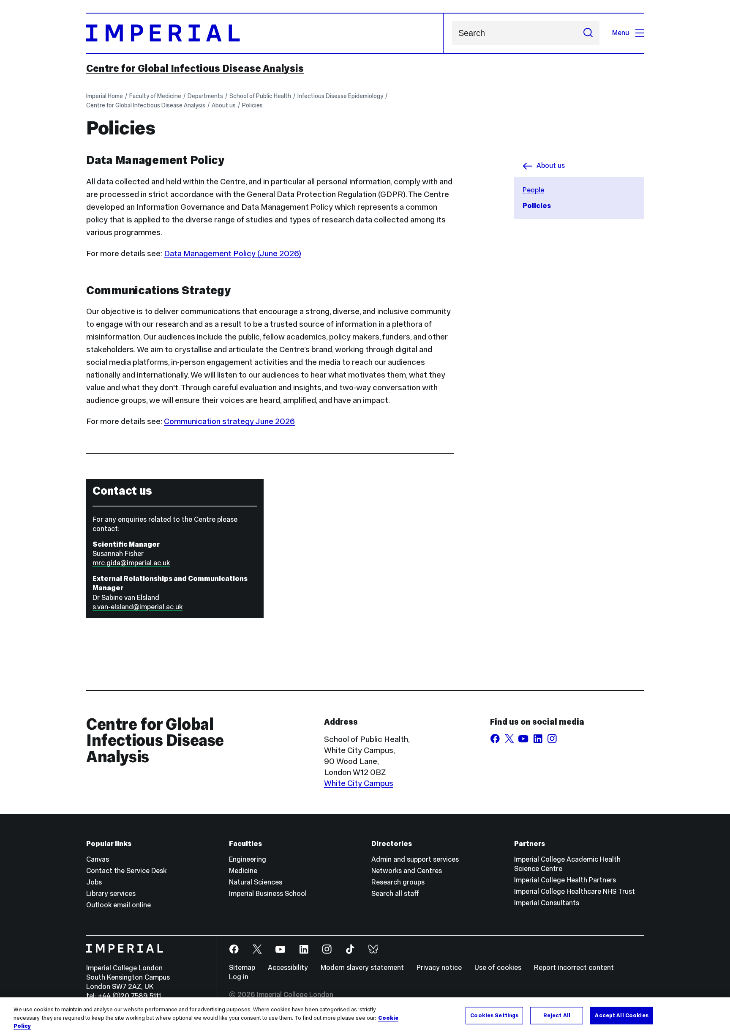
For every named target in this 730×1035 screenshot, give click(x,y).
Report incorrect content (574, 967)
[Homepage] (265, 33)
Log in (238, 976)
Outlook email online (118, 905)
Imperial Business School (268, 893)
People (533, 190)
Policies (252, 105)
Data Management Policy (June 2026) (232, 253)
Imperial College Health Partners (565, 880)
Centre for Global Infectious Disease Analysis (195, 68)
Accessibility (288, 967)
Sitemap (242, 967)
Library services (111, 893)
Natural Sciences (255, 882)
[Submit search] (588, 33)
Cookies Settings (494, 1015)
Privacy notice (439, 967)
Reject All (556, 1015)
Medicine (243, 870)
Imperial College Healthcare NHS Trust (574, 891)
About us (224, 105)
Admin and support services (415, 859)
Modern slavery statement (362, 967)
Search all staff (395, 893)
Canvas (97, 859)
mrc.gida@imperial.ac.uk (131, 563)
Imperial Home (104, 96)
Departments (205, 96)
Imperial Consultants (546, 902)
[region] (365, 1016)
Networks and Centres (406, 870)
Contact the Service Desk (126, 870)
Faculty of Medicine (155, 96)
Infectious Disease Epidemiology (340, 96)
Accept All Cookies (621, 1015)
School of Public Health (260, 96)
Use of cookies (497, 967)
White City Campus (358, 783)
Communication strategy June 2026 (229, 421)
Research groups (398, 882)
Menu (620, 32)
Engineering (247, 859)
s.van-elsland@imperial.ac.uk (137, 606)
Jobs (94, 882)
